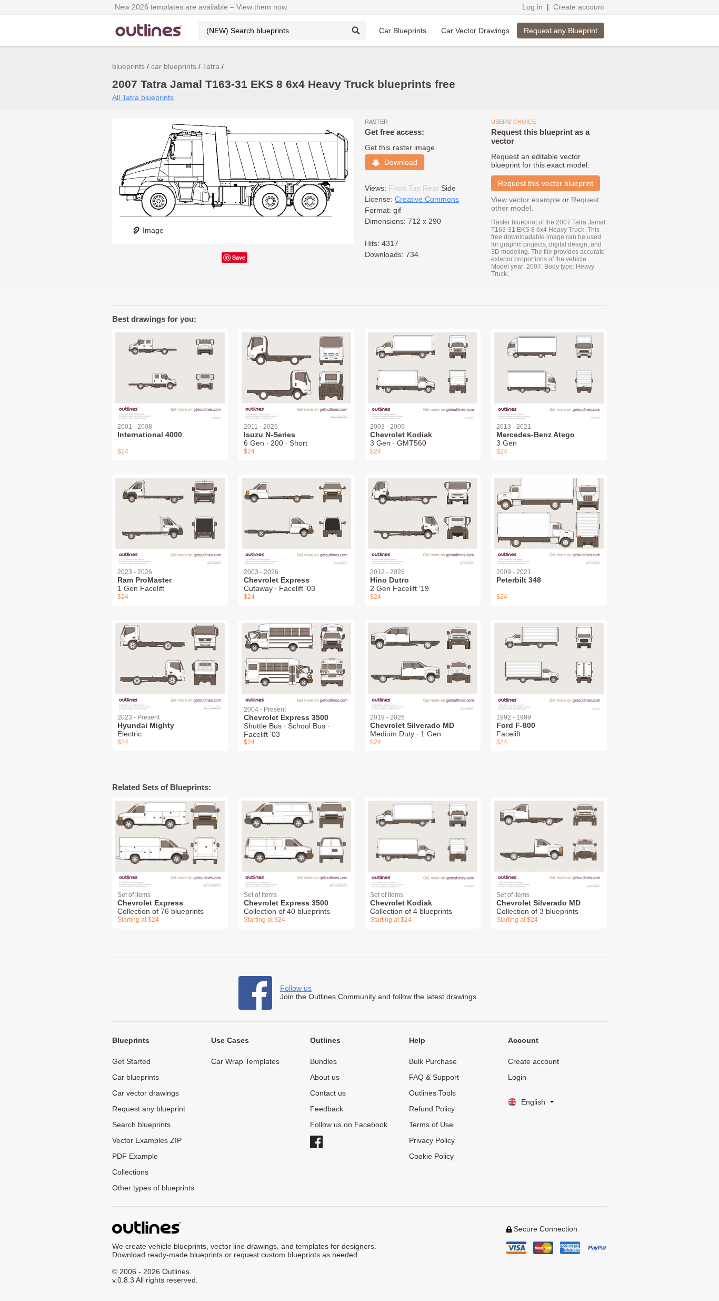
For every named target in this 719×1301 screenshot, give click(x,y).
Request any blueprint (148, 1109)
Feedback (326, 1109)
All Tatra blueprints (143, 97)
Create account (578, 7)
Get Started (131, 1061)
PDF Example (135, 1156)
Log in (532, 7)
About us (324, 1077)
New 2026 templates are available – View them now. (201, 7)
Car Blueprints (402, 30)
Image (153, 230)
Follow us (296, 988)
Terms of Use (431, 1124)
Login (517, 1077)
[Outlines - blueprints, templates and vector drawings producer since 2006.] (149, 30)
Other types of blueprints (153, 1188)
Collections (130, 1172)
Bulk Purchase (433, 1061)
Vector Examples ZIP (147, 1140)
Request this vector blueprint (545, 183)
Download (398, 162)
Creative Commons (427, 199)
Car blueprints (135, 1077)
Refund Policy (432, 1109)
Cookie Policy (431, 1156)
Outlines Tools (432, 1093)
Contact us (328, 1093)
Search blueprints (141, 1124)
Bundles (323, 1061)
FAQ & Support (434, 1077)
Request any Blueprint (560, 30)
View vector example (525, 199)
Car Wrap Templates (245, 1061)
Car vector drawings (145, 1093)
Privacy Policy (432, 1140)
